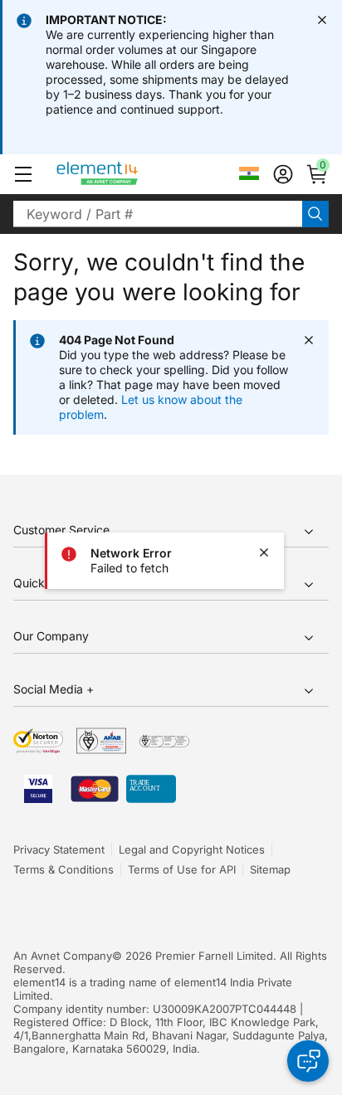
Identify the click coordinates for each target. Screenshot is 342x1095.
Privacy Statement (59, 849)
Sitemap (270, 869)
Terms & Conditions (63, 869)
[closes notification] (322, 20)
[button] (23, 174)
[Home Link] (128, 174)
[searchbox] (157, 214)
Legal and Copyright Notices (192, 849)
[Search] (315, 214)
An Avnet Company (62, 955)
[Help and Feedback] (308, 1061)
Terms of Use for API (182, 869)
